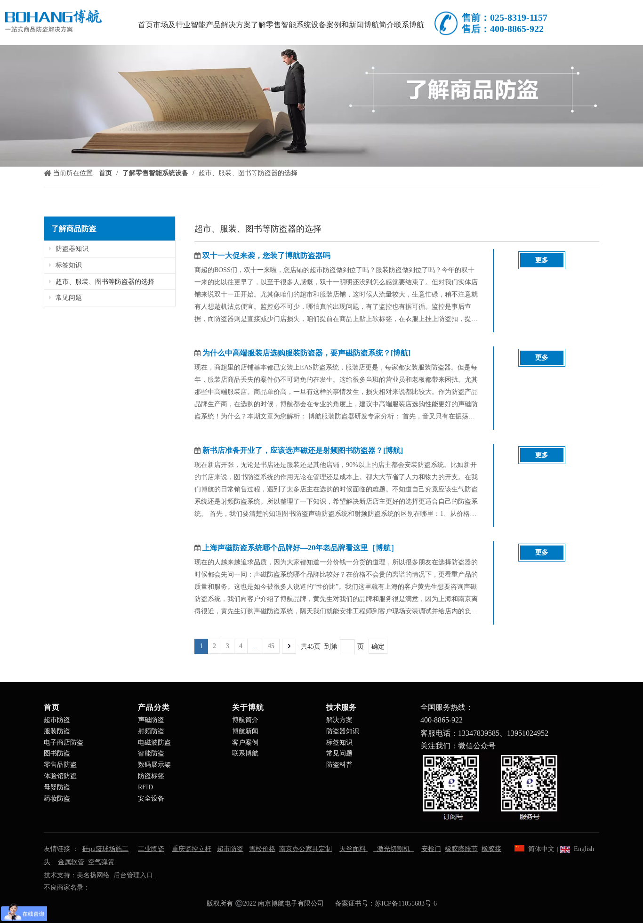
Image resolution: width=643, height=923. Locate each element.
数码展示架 (154, 764)
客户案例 (245, 742)
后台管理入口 (134, 875)
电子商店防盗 (63, 742)
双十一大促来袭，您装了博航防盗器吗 (266, 255)
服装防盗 (57, 731)
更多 (541, 260)
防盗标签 (151, 775)
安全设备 (151, 798)
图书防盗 (57, 753)
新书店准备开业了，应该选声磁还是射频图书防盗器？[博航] (302, 450)
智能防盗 (151, 753)
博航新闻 (245, 731)
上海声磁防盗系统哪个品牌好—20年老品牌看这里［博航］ (300, 548)
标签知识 (68, 265)
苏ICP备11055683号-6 (406, 903)
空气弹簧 (101, 862)
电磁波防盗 (154, 742)
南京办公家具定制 (305, 848)
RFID (145, 787)
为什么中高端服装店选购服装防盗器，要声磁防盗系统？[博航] (306, 353)
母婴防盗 (57, 787)
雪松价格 (262, 848)
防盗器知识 (71, 248)
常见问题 (68, 297)
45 (271, 646)
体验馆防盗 (60, 775)
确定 (378, 646)
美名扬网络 (93, 875)
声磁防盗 (151, 719)
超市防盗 (57, 719)
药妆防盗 (57, 798)
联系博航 (245, 753)
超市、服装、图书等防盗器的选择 (104, 281)
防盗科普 (339, 764)
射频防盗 (151, 731)
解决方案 (339, 719)
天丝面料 (353, 848)
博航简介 (245, 719)
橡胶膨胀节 (461, 848)
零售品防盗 (60, 764)
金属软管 (71, 862)
